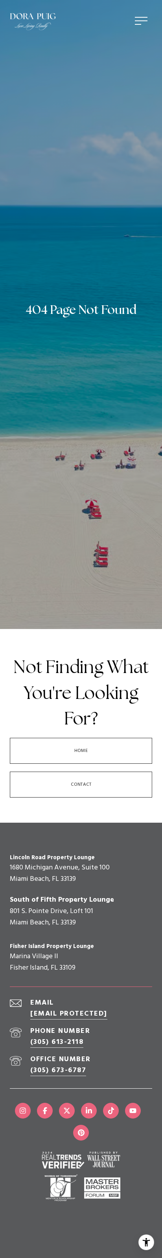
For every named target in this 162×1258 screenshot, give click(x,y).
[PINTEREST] (81, 1133)
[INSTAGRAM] (23, 1111)
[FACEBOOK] (45, 1111)
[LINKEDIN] (89, 1111)
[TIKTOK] (111, 1111)
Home (81, 751)
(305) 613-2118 (56, 1042)
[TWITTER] (67, 1111)
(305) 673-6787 (58, 1070)
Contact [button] (81, 785)
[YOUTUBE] (133, 1111)
